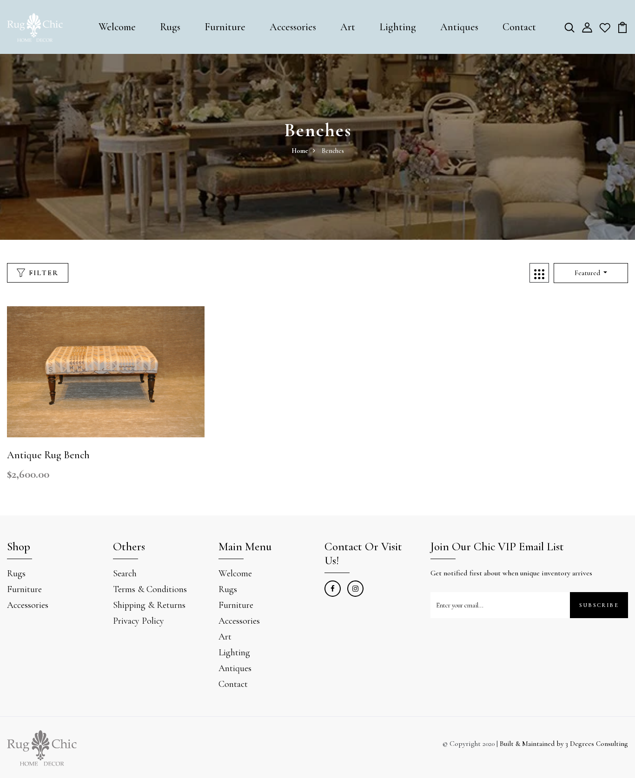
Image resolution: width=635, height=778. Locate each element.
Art (347, 27)
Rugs (170, 27)
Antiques (459, 27)
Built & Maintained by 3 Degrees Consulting (564, 743)
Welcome (117, 27)
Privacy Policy (138, 620)
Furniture (225, 27)
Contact (519, 27)
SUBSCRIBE (599, 605)
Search (125, 573)
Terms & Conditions (150, 589)
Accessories (293, 27)
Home (299, 151)
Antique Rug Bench (48, 455)
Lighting (397, 27)
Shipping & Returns (149, 605)
